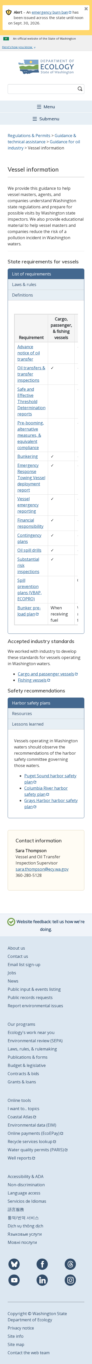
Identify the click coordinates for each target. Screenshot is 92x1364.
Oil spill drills (29, 550)
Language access (24, 1193)
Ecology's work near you (31, 1032)
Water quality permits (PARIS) (36, 1150)
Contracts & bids (23, 1073)
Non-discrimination (26, 1185)
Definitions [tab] (22, 295)
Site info (16, 1336)
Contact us (18, 956)
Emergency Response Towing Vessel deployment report (31, 477)
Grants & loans (22, 1082)
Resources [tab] (22, 713)
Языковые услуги (25, 1234)
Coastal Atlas (20, 1117)
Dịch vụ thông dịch (25, 1226)
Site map (16, 1344)
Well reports (19, 1158)
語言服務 (16, 1209)
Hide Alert (74, 9)
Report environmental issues (35, 1006)
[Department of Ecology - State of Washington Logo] (46, 67)
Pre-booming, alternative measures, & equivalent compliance (30, 435)
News (13, 981)
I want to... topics (23, 1108)
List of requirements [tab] (31, 274)
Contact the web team (29, 1353)
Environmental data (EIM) (32, 1125)
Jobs (12, 973)
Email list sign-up (24, 964)
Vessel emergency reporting (28, 505)
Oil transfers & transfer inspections (31, 374)
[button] (46, 106)
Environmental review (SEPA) (35, 1041)
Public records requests (30, 997)
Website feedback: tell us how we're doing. (50, 925)
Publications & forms (28, 1057)
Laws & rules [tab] (24, 284)
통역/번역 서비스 (23, 1217)
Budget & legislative (27, 1065)
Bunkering (27, 456)
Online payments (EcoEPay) (34, 1133)
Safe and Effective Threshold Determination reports (31, 401)
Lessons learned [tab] (27, 724)
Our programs (21, 1024)
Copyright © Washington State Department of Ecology (37, 1317)
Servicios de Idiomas (27, 1201)
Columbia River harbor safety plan (46, 791)
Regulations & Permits (29, 135)
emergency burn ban (50, 12)
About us (16, 948)
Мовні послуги (22, 1242)
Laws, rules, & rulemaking (32, 1049)
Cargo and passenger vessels (46, 674)
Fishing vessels (32, 680)
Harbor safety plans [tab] (31, 703)
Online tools (19, 1100)
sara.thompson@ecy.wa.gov (42, 869)
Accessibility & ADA (25, 1176)
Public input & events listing (34, 989)
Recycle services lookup (30, 1141)
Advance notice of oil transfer (28, 353)
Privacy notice (21, 1328)
